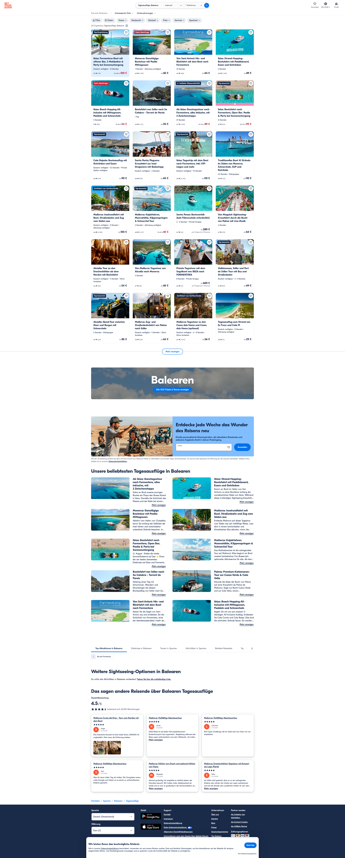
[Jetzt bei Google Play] (151, 816)
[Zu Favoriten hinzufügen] (126, 32)
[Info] (126, 25)
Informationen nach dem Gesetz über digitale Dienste (186, 836)
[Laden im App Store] (151, 827)
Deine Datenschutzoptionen (175, 827)
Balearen (118, 801)
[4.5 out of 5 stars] (99, 709)
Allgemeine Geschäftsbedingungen (178, 832)
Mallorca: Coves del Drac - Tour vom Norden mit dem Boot (116, 719)
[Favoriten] (315, 4)
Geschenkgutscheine (219, 832)
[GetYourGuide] (8, 5)
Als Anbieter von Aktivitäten (238, 816)
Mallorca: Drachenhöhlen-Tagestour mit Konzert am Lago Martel (226, 765)
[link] (110, 53)
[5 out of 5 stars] (117, 725)
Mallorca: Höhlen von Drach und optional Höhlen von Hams (172, 765)
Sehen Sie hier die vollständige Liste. (154, 679)
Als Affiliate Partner (239, 826)
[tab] (109, 648)
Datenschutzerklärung (173, 823)
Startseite (95, 801)
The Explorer (216, 836)
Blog (213, 823)
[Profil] (336, 4)
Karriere (214, 819)
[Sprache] (325, 4)
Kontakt (167, 814)
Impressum (168, 819)
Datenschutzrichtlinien (118, 461)
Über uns (215, 814)
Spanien (107, 801)
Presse (214, 827)
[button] (110, 53)
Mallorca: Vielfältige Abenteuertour (165, 718)
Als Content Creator (239, 822)
